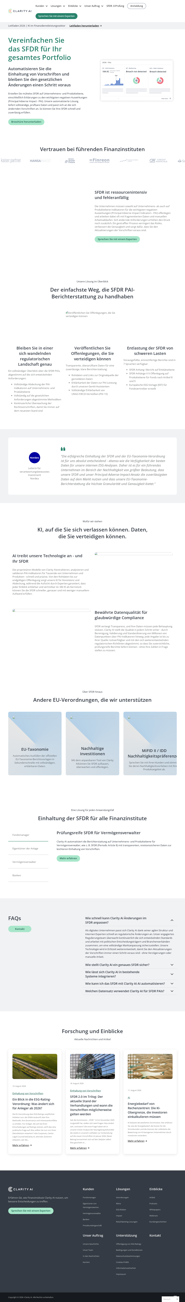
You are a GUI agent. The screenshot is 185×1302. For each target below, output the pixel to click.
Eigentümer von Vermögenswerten (91, 1205)
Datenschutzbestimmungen (128, 1256)
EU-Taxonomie (35, 749)
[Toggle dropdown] (47, 6)
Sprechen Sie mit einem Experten (56, 16)
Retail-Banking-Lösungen (126, 1221)
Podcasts (153, 1203)
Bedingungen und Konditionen (129, 1250)
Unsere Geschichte (91, 1244)
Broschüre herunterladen (26, 121)
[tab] (28, 835)
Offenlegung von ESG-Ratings (128, 1244)
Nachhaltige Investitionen (92, 751)
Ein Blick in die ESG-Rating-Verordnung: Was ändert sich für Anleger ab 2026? (33, 1103)
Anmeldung (136, 6)
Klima (118, 1203)
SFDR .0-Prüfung (115, 6)
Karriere (86, 1262)
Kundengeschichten (157, 1221)
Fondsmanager (89, 1197)
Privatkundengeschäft (92, 1225)
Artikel (152, 1197)
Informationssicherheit (126, 1268)
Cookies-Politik (122, 1262)
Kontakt (20, 929)
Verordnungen (122, 1197)
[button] (130, 920)
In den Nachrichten (91, 1256)
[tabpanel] (117, 846)
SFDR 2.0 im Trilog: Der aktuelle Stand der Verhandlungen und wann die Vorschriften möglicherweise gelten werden (91, 1105)
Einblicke (73, 6)
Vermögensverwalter (92, 1213)
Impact (119, 1215)
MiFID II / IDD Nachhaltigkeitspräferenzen (154, 753)
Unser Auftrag (92, 6)
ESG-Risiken (121, 1209)
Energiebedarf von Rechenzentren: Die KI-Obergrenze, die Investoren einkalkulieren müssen (147, 1110)
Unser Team (88, 1250)
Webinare (153, 1215)
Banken (86, 1219)
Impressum (121, 1274)
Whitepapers (154, 1209)
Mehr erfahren (68, 858)
